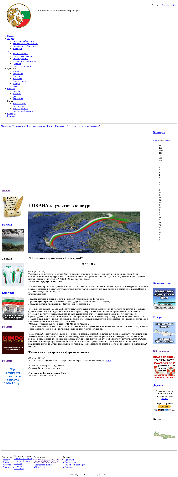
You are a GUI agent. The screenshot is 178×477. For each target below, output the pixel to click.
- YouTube (19, 468)
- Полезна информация (74, 465)
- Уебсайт (6, 460)
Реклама (7, 326)
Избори (157, 317)
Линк (108, 360)
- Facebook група (22, 461)
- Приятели (68, 460)
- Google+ (18, 466)
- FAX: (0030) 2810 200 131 (47, 462)
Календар (159, 132)
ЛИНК (164, 398)
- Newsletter (39, 467)
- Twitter (18, 463)
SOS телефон (161, 351)
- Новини (67, 467)
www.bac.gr (104, 475)
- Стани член (8, 467)
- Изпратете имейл (43, 465)
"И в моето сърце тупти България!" (83, 126)
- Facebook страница (24, 458)
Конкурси (60, 126)
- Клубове (6, 465)
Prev (155, 140)
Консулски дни (162, 282)
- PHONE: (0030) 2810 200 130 (48, 460)
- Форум (5, 462)
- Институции (69, 462)
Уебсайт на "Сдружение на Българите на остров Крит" (27, 126)
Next (168, 140)
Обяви (6, 190)
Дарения (158, 385)
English (173, 5)
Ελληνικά (165, 5)
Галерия (7, 224)
